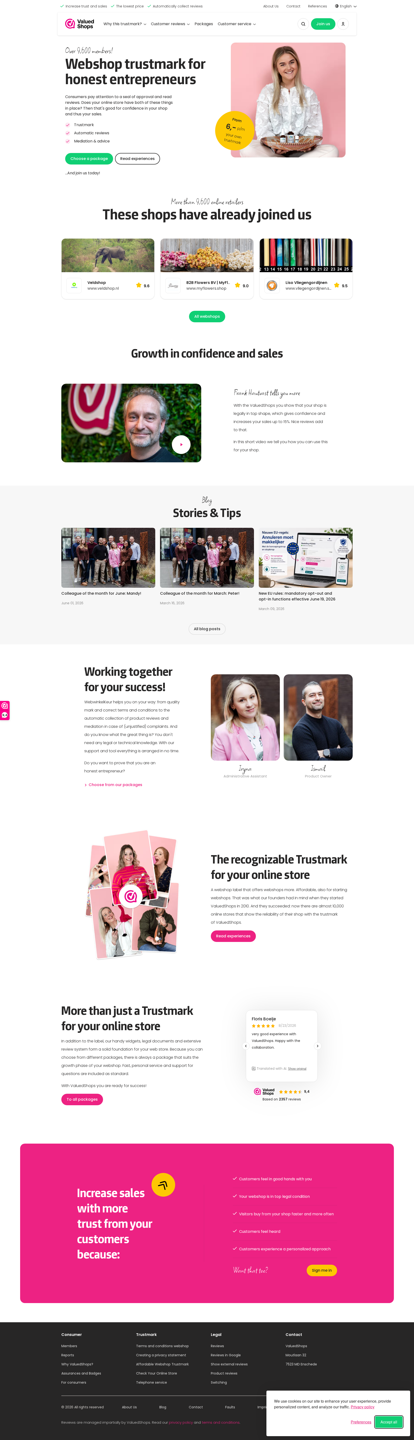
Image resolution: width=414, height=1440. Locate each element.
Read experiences (137, 158)
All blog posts (207, 629)
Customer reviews (168, 24)
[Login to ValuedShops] (343, 24)
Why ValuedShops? (77, 1364)
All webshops (207, 316)
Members (69, 1346)
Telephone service (151, 1382)
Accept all (388, 1422)
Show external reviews (229, 1364)
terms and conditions (221, 1422)
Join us (323, 24)
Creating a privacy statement (161, 1355)
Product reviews (224, 1373)
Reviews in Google (226, 1355)
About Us (271, 6)
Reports (67, 1355)
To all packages (82, 1099)
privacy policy (181, 1422)
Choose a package (89, 158)
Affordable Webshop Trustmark (162, 1364)
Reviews (217, 1346)
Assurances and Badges (81, 1373)
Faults (230, 1407)
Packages (204, 24)
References (317, 6)
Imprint (264, 1407)
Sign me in (322, 1270)
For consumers (73, 1382)
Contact (293, 6)
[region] (282, 727)
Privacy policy (362, 1407)
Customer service (234, 24)
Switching (219, 1382)
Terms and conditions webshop (162, 1346)
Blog (162, 1407)
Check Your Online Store (156, 1373)
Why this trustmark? (123, 24)
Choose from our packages (115, 785)
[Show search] (303, 24)
